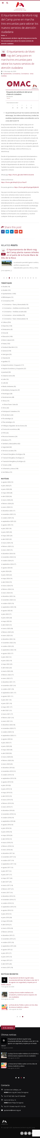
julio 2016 (6, 914)
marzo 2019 (6, 800)
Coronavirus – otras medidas (13, 315)
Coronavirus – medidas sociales (14, 312)
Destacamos (6, 329)
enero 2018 (6, 850)
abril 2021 (6, 710)
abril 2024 (6, 582)
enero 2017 (6, 893)
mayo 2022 (6, 664)
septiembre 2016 (8, 907)
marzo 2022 (6, 671)
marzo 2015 (6, 967)
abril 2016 (6, 925)
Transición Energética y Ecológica (13, 461)
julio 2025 (6, 528)
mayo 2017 (6, 878)
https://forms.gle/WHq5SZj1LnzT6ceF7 (14, 182)
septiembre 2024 (8, 564)
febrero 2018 (7, 846)
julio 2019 (6, 785)
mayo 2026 (6, 493)
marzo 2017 (6, 885)
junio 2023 (6, 618)
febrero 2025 (7, 546)
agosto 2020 (6, 739)
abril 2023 (6, 625)
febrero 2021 (7, 718)
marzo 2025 (6, 543)
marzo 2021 (6, 714)
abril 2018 (6, 839)
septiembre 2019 (8, 778)
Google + (16, 231)
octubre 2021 (7, 689)
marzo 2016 (6, 928)
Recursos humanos (9, 436)
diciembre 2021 (7, 682)
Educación (6, 336)
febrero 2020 (7, 760)
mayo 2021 (6, 707)
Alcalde (5, 287)
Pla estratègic (7, 419)
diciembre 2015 (7, 935)
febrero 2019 (7, 803)
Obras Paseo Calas (10, 404)
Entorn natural (7, 340)
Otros (4, 408)
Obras (5, 401)
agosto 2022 (6, 653)
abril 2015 (6, 964)
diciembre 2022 (7, 639)
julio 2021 (6, 700)
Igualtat (5, 361)
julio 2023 (6, 614)
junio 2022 (6, 661)
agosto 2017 (6, 867)
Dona (4, 333)
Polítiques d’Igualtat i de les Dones (13, 426)
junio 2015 (6, 957)
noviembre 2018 (8, 814)
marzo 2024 (6, 586)
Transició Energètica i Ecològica (12, 454)
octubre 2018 (7, 818)
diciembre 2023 (7, 596)
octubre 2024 (7, 561)
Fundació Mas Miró (9, 347)
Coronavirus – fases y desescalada (14, 304)
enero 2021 (6, 721)
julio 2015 (6, 953)
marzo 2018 (6, 843)
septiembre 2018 (8, 821)
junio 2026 (6, 489)
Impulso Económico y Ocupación (13, 369)
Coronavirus (16, 73)
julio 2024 (6, 571)
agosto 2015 (6, 950)
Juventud (5, 372)
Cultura (5, 322)
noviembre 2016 (8, 900)
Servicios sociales (8, 451)
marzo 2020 (6, 757)
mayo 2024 (6, 578)
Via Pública (6, 472)
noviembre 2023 (8, 600)
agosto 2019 (6, 782)
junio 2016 (6, 917)
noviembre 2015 (8, 939)
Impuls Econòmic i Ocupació (11, 365)
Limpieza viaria (7, 376)
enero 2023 (6, 635)
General (5, 351)
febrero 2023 (7, 632)
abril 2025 (6, 539)
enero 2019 (6, 807)
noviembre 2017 (8, 857)
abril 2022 (6, 668)
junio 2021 (6, 703)
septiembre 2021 (8, 693)
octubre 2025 (7, 518)
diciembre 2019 (7, 768)
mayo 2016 (6, 921)
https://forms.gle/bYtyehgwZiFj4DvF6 (26, 187)
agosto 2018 (6, 825)
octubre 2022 (7, 646)
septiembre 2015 (8, 946)
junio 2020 (6, 746)
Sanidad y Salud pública (10, 444)
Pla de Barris (7, 415)
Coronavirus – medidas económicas (15, 308)
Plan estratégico (8, 422)
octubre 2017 (7, 860)
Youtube (25, 1133)
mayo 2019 (6, 793)
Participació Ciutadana (10, 411)
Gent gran (6, 354)
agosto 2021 (6, 696)
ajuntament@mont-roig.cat (12, 1110)
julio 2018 (6, 828)
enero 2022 (6, 678)
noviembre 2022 (8, 643)
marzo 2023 (6, 628)
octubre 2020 (7, 732)
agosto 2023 (6, 611)
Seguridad (6, 447)
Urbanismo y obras (9, 469)
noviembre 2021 (8, 685)
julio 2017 (6, 871)
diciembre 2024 (7, 554)
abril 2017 (6, 882)
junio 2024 (6, 575)
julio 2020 (6, 743)
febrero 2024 (7, 589)
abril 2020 (6, 753)
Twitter (7, 231)
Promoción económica (10, 429)
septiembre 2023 (8, 607)
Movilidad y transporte (10, 390)
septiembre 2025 (8, 521)
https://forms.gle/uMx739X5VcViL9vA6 (21, 175)
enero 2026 (6, 507)
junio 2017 (6, 875)
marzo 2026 (6, 500)
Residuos (5, 440)
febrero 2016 (7, 932)
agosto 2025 (6, 525)
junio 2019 (6, 789)
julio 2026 (6, 486)
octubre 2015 (7, 942)
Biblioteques (7, 297)
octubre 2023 (7, 603)
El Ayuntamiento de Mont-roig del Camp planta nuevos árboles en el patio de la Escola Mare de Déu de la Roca (20, 253)
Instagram (29, 1133)
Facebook (3, 231)
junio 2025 (6, 532)
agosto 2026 (6, 482)
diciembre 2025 (7, 511)
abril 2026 (6, 496)
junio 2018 (6, 832)
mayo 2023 (6, 621)
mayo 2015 (6, 960)
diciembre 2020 (7, 725)
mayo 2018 (6, 835)
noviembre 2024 (8, 557)
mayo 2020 (6, 750)
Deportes (6, 326)
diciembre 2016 (7, 896)
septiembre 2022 (8, 650)
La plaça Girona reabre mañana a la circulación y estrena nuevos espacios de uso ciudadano (23, 994)
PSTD (4, 433)
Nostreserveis (7, 397)
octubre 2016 (7, 903)
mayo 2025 (6, 536)
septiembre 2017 (8, 864)
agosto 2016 (6, 910)
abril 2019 (6, 796)
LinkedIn (12, 231)
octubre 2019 (7, 775)
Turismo (5, 465)
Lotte (4, 379)
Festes (5, 344)
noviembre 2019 (8, 771)
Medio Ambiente (8, 386)
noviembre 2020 (8, 728)
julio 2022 (6, 657)
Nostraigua (6, 394)
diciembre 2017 (7, 853)
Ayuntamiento (7, 73)
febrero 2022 (7, 675)
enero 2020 (6, 764)
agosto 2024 (6, 568)
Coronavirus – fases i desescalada (14, 319)
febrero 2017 (7, 889)
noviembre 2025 (8, 514)
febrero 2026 (7, 504)
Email (20, 231)
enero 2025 (6, 550)
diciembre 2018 (7, 810)
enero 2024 (6, 593)
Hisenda (5, 358)
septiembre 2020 (8, 735)
